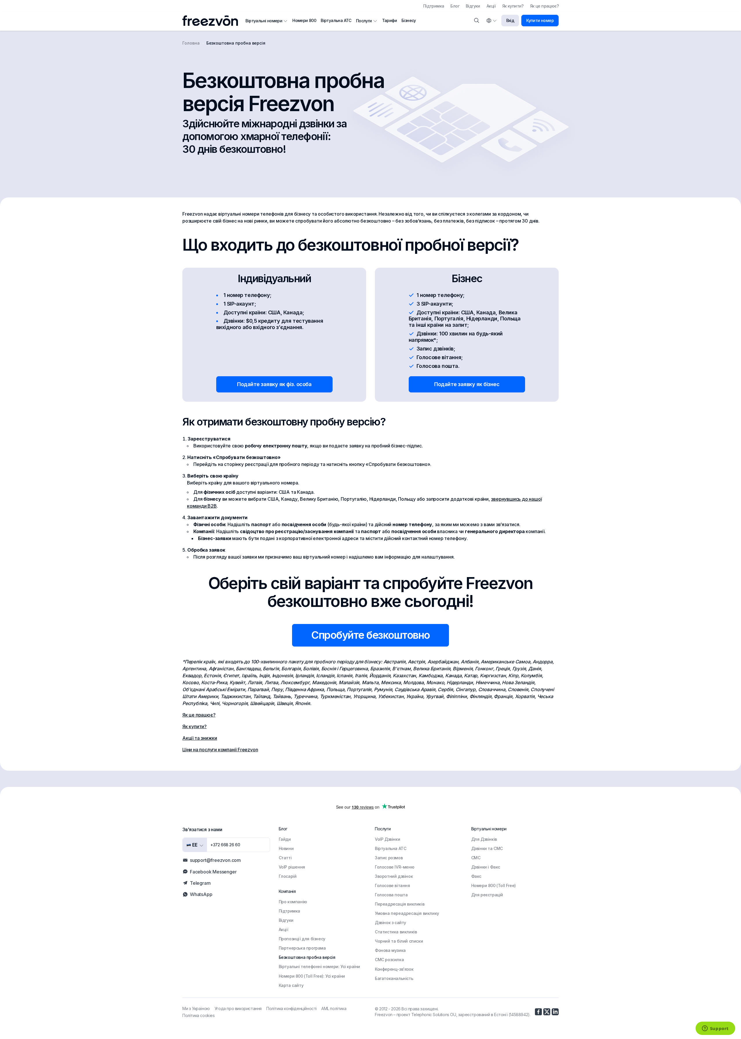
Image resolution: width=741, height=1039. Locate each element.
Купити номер (540, 20)
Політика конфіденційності (291, 1008)
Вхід (510, 20)
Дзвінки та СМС (487, 848)
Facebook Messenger (213, 872)
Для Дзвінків (484, 839)
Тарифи (389, 20)
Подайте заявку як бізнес (466, 384)
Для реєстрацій (487, 894)
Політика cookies (198, 1015)
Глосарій (288, 876)
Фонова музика (390, 950)
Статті (285, 857)
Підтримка (433, 5)
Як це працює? (544, 5)
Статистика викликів (396, 931)
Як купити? (513, 5)
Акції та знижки (199, 738)
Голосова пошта (391, 894)
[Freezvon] (212, 20)
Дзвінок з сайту (390, 922)
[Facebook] (538, 1011)
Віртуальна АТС (336, 20)
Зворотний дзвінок (394, 876)
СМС (475, 857)
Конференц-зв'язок (394, 969)
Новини (286, 848)
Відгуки (473, 5)
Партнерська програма (302, 948)
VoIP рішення (292, 866)
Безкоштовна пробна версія (307, 957)
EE (194, 845)
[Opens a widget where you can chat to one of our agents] (715, 1029)
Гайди (285, 839)
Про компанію (293, 901)
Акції (491, 5)
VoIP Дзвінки (387, 839)
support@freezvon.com (215, 860)
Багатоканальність (394, 978)
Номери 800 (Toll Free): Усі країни (312, 976)
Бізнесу (408, 20)
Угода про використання (238, 1008)
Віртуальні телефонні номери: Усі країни (319, 966)
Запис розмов (389, 857)
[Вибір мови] (491, 20)
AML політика (333, 1008)
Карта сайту (291, 985)
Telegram (200, 883)
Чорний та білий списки (399, 941)
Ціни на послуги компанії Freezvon (220, 749)
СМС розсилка (389, 959)
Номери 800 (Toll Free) (493, 885)
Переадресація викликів (399, 904)
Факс (476, 876)
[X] (546, 1011)
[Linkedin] (555, 1011)
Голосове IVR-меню (394, 866)
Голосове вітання (392, 885)
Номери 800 (304, 20)
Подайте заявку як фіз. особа (274, 384)
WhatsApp (201, 894)
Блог (454, 5)
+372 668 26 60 (225, 844)
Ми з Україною (196, 1008)
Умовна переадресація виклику (407, 913)
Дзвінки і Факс (485, 866)
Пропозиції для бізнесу (302, 938)
